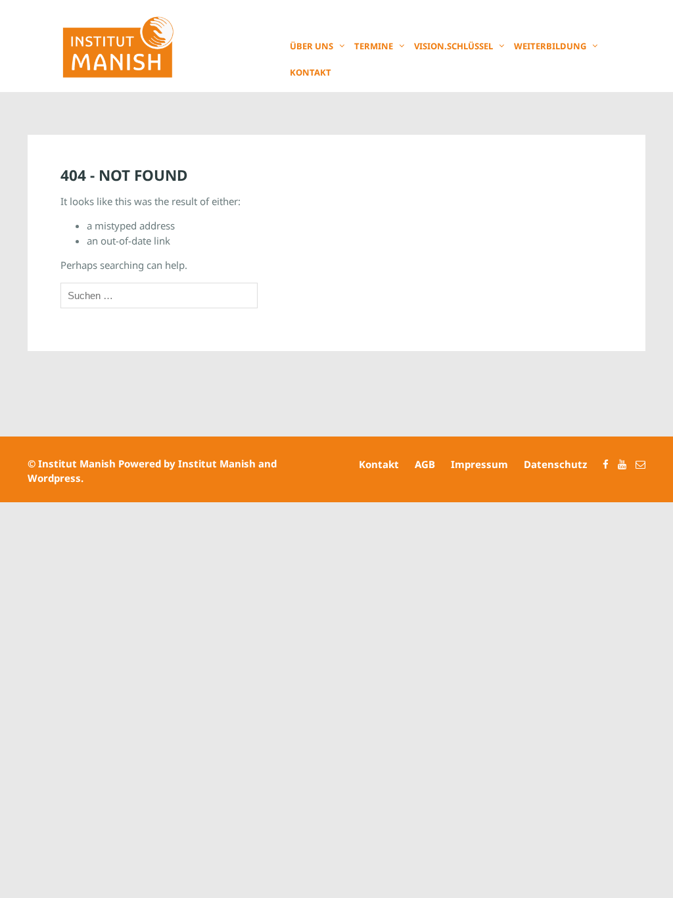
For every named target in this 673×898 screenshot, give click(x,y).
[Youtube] (618, 464)
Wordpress (54, 477)
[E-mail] (637, 464)
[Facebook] (602, 464)
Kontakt (310, 72)
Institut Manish (77, 463)
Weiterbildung (550, 46)
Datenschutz (555, 464)
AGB (425, 464)
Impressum (479, 464)
